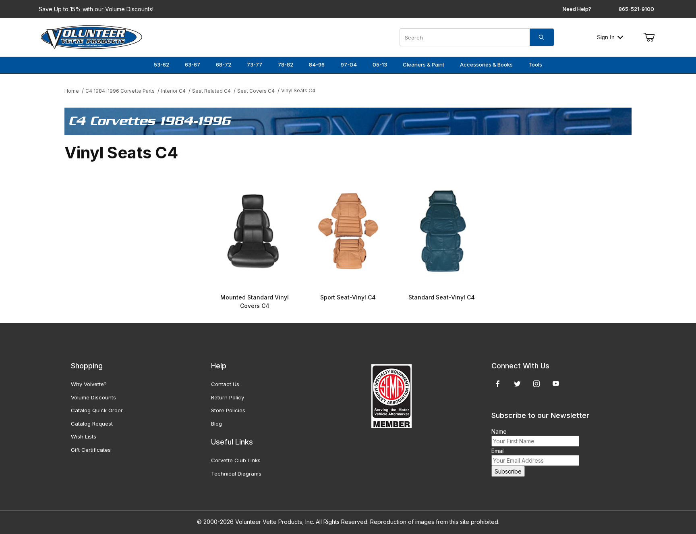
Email (498, 450)
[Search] (542, 37)
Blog (216, 423)
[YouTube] (555, 383)
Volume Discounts (93, 397)
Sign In (606, 37)
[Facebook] (497, 383)
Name (499, 431)
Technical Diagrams (236, 473)
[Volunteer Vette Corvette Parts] (91, 36)
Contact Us (225, 384)
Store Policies (228, 410)
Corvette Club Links (236, 460)
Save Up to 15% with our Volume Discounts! (96, 9)
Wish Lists (83, 436)
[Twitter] (517, 383)
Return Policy (227, 397)
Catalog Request (92, 423)
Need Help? (577, 9)
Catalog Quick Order (97, 410)
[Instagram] (536, 383)
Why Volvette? (89, 384)
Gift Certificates (91, 450)
